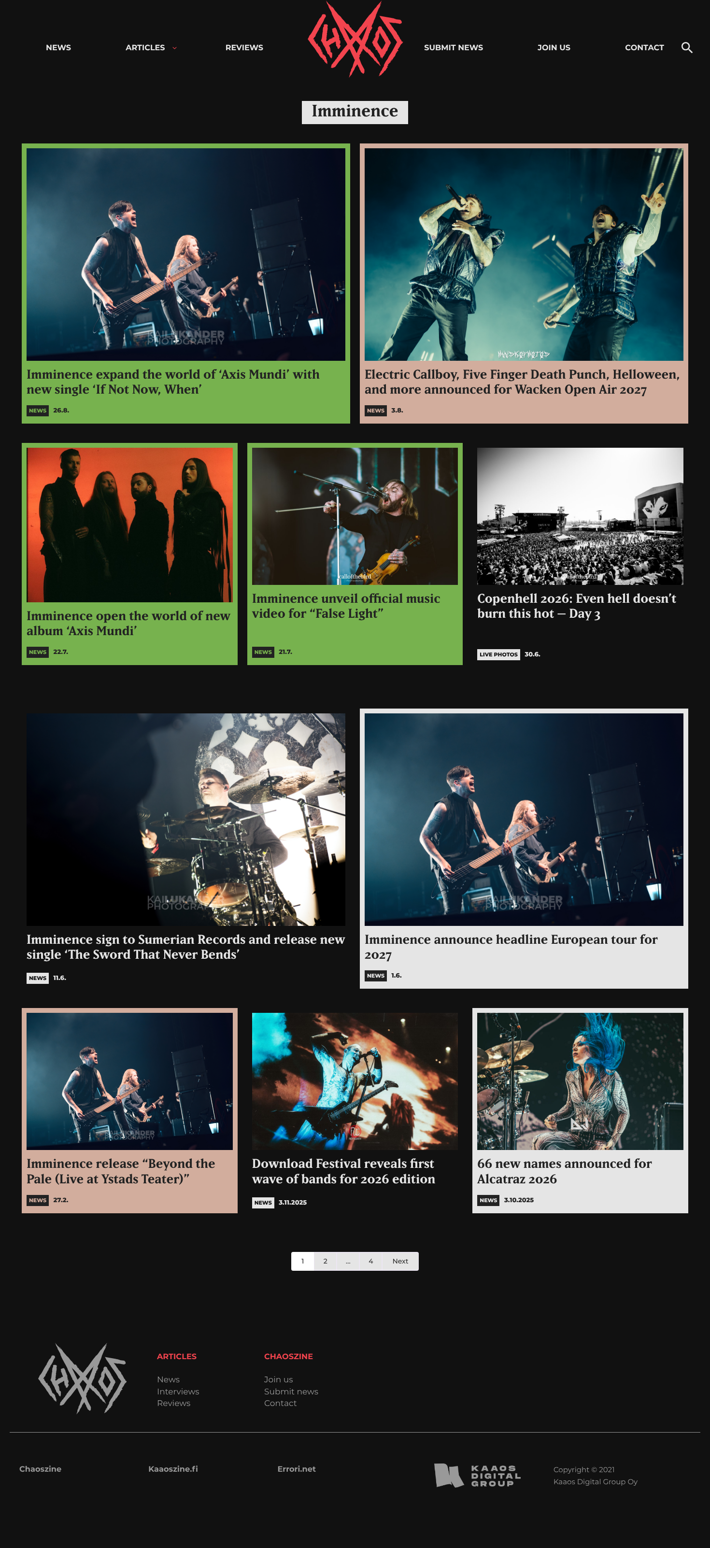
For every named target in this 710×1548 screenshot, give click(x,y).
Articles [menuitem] (145, 48)
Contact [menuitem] (644, 48)
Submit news (291, 1392)
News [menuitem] (58, 48)
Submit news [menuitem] (453, 48)
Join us (278, 1380)
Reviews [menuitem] (244, 48)
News (168, 1380)
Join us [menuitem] (554, 48)
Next (400, 1261)
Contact (280, 1403)
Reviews (173, 1403)
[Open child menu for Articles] (174, 48)
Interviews (178, 1392)
